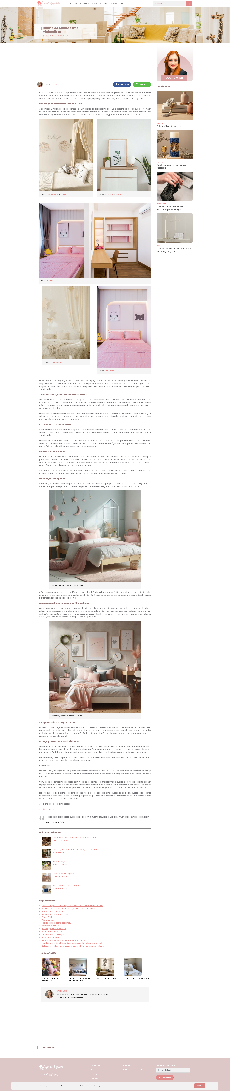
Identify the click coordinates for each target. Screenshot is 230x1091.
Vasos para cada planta (53, 911)
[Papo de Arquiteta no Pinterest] (56, 1074)
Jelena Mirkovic (52, 194)
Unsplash (64, 194)
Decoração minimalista (107, 978)
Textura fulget (59, 861)
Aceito (199, 1086)
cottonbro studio (55, 362)
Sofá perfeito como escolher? (56, 914)
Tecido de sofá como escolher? (56, 923)
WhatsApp (144, 84)
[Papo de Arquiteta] (51, 1067)
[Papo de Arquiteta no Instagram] (51, 1074)
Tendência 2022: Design (53, 934)
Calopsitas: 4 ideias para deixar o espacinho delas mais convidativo (73, 946)
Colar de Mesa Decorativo (169, 126)
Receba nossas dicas (166, 1065)
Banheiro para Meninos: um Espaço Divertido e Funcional (68, 908)
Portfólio (113, 3)
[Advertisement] (95, 62)
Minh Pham (109, 194)
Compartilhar (123, 84)
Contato (103, 3)
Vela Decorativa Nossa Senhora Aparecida (171, 166)
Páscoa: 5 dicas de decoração (50, 979)
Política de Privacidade (133, 1070)
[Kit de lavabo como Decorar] (46, 889)
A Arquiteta (72, 3)
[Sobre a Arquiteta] (175, 63)
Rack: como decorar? (52, 931)
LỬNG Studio (51, 280)
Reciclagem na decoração (54, 928)
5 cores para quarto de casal (137, 978)
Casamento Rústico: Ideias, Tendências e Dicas (75, 837)
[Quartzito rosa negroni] (46, 877)
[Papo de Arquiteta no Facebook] (46, 1074)
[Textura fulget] (46, 865)
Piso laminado (48, 920)
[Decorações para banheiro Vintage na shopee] (46, 853)
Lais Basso (52, 84)
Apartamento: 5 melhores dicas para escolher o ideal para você (72, 943)
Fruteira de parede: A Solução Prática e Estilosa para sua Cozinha (72, 905)
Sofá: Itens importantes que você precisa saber (64, 940)
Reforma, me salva (50, 925)
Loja (121, 3)
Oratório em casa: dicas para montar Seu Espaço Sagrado (174, 250)
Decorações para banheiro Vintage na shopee (75, 849)
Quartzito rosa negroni (63, 873)
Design (94, 3)
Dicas (46, 35)
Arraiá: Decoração (50, 937)
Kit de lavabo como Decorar (66, 885)
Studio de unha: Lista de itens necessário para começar (170, 208)
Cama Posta (47, 917)
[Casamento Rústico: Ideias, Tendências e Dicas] (46, 841)
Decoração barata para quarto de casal (80, 979)
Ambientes (84, 3)
